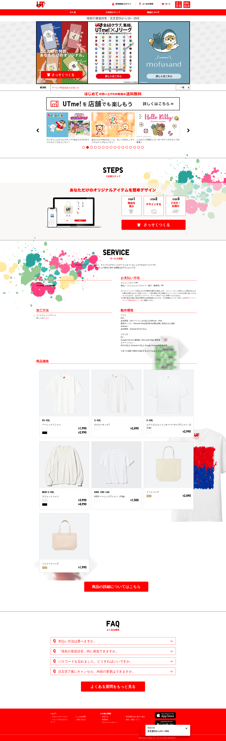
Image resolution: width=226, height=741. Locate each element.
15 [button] (138, 147)
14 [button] (134, 147)
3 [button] (91, 147)
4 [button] (95, 147)
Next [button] (188, 130)
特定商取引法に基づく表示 (135, 717)
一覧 (182, 87)
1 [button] (83, 147)
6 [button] (103, 147)
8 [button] (111, 147)
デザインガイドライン (60, 717)
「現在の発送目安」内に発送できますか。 (88, 651)
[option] (68, 127)
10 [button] (119, 147)
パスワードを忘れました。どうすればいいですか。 (95, 661)
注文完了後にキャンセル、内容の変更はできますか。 (96, 671)
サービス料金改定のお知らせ (65, 88)
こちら (46, 318)
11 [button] (123, 147)
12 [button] (126, 147)
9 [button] (115, 147)
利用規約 (105, 719)
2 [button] (87, 147)
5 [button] (99, 147)
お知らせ (105, 717)
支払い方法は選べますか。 (77, 641)
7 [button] (107, 147)
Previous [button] (37, 130)
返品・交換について (133, 719)
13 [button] (130, 147)
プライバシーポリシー (110, 722)
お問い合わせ (81, 719)
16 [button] (142, 147)
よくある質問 (81, 717)
